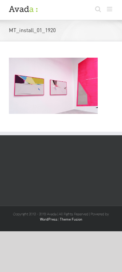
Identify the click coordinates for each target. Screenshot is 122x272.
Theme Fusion (71, 219)
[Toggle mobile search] (98, 9)
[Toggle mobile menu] (110, 9)
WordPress (48, 219)
